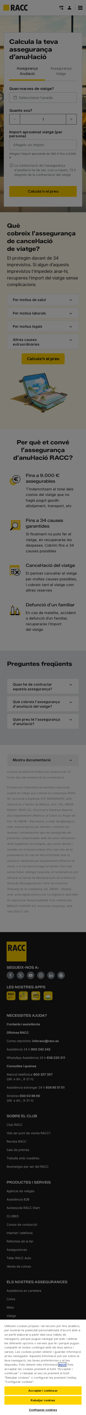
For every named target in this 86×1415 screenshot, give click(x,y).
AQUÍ (62, 1364)
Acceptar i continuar (43, 1390)
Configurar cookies (43, 1409)
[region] (43, 1367)
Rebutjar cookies (43, 1400)
